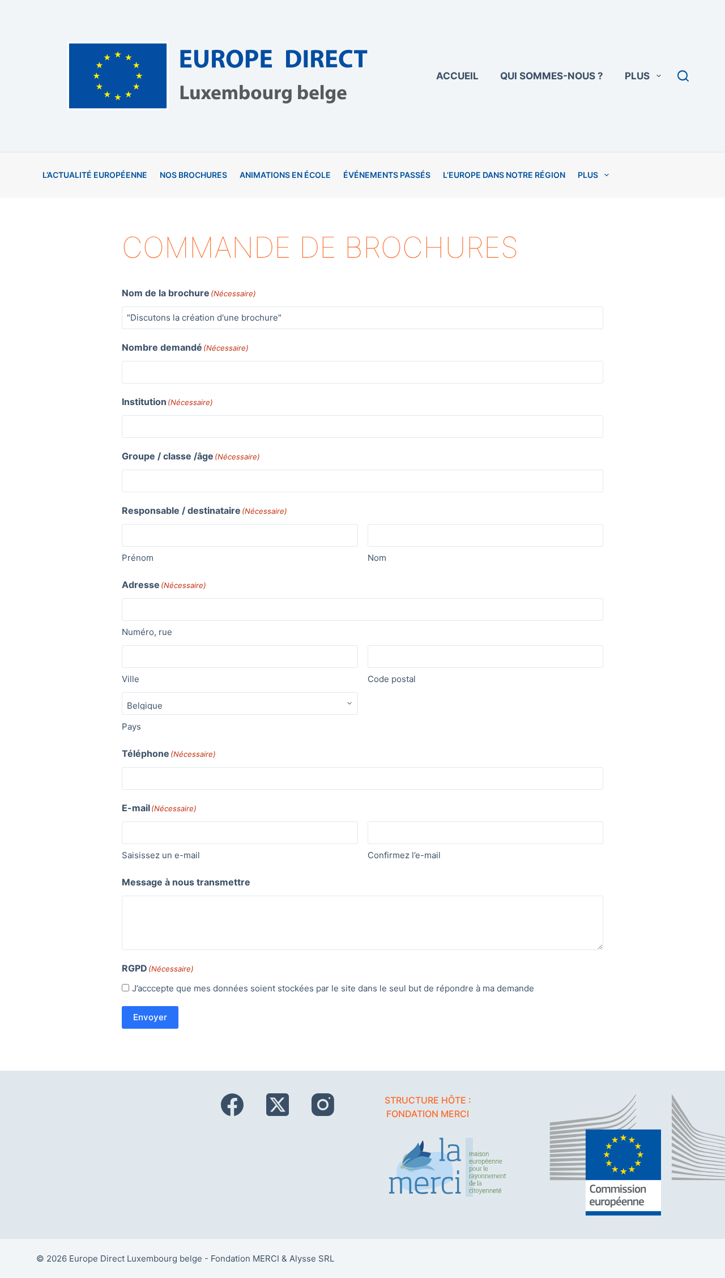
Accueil (457, 76)
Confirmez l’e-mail (404, 855)
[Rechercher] (683, 76)
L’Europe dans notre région (504, 175)
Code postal (392, 679)
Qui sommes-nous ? (551, 76)
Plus (637, 76)
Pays (131, 726)
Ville (130, 679)
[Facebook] (232, 1104)
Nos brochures (193, 175)
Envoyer (150, 1017)
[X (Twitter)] (277, 1104)
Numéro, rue (147, 632)
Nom (377, 557)
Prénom (137, 557)
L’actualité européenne (94, 175)
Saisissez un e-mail (161, 855)
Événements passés (386, 175)
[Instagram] (323, 1104)
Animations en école (285, 175)
